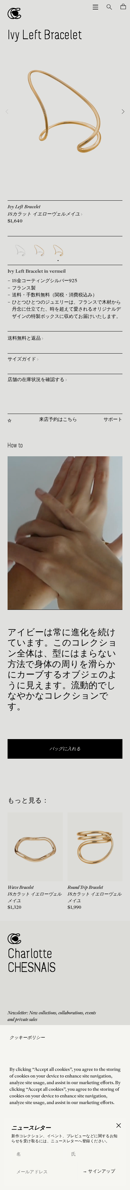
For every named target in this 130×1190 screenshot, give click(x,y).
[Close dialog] (118, 1125)
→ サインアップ (99, 1171)
